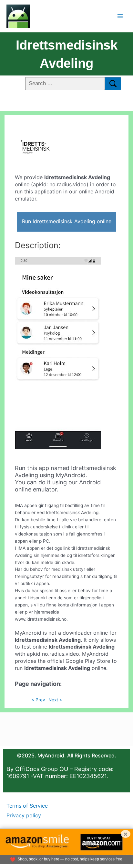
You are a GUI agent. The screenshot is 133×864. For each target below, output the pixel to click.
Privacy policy (23, 815)
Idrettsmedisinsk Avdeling (67, 54)
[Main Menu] (120, 16)
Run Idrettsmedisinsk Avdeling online (66, 221)
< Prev (38, 699)
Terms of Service (27, 805)
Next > (55, 699)
